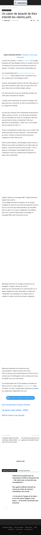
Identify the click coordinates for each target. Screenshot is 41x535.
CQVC (35, 527)
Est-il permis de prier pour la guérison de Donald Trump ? (30, 439)
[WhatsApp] (17, 25)
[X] (8, 25)
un (17, 60)
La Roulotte (11, 529)
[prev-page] (3, 507)
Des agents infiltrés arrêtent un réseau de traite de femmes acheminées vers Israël (23, 489)
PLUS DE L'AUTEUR (24, 470)
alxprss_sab (7, 20)
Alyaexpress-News (12, 7)
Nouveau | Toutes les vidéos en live (21, 398)
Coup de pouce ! (29, 529)
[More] (21, 25)
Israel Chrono (19, 529)
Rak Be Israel (28, 527)
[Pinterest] (12, 25)
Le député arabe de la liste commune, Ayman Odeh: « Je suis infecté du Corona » (11, 440)
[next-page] (6, 507)
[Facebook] (4, 25)
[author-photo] (20, 458)
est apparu (26, 60)
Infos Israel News (18, 527)
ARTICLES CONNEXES (9, 470)
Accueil (4, 7)
